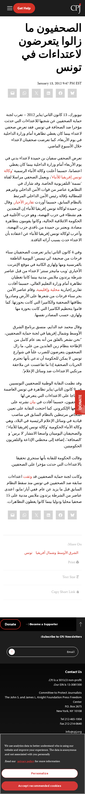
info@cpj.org (74, 732)
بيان (33, 402)
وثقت (27, 477)
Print (72, 562)
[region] (42, 764)
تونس (28, 553)
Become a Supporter (44, 624)
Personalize (39, 773)
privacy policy (25, 761)
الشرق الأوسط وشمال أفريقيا (57, 553)
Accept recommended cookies (39, 785)
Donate (10, 624)
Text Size (69, 577)
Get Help (24, 8)
